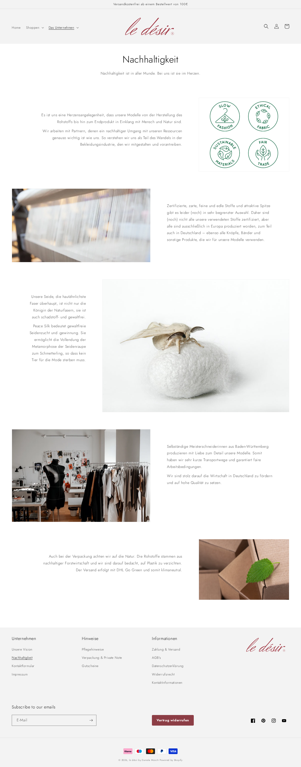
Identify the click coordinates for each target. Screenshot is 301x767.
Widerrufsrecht (163, 674)
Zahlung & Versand (166, 649)
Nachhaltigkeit (22, 657)
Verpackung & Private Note (102, 657)
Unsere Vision (22, 649)
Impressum (20, 674)
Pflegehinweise (93, 649)
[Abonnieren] (91, 720)
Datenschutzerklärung (168, 665)
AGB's (156, 657)
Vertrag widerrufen (173, 720)
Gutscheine (90, 665)
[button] (34, 27)
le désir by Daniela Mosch (144, 760)
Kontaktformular (23, 665)
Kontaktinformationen (167, 682)
